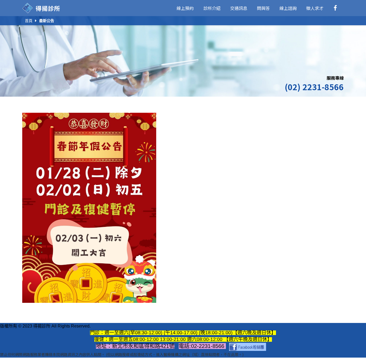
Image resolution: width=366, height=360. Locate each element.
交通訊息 (238, 8)
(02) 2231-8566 (314, 87)
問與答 (263, 8)
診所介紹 (212, 8)
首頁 (28, 21)
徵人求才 (314, 8)
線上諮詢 (288, 8)
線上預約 (185, 8)
